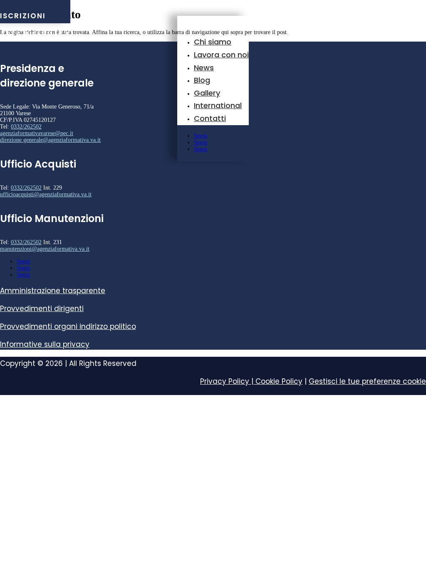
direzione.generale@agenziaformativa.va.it (50, 140)
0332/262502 (26, 126)
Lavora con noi (221, 54)
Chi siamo (212, 42)
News (204, 67)
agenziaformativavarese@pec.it (36, 133)
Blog (202, 80)
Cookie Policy (278, 381)
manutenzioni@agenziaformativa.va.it (44, 249)
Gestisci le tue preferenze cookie (367, 381)
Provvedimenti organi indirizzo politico (68, 326)
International (218, 105)
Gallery (207, 93)
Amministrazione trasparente (52, 291)
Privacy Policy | (227, 381)
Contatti (210, 118)
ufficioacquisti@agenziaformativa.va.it (46, 194)
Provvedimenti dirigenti (42, 309)
